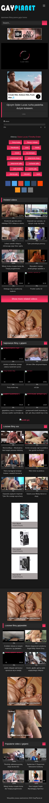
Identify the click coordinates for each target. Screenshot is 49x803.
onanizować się (15, 158)
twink (38, 174)
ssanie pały (32, 169)
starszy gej (13, 174)
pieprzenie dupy (34, 158)
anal (26, 147)
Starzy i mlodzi (32, 142)
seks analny (17, 169)
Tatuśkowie (15, 147)
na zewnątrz (30, 153)
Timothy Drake (35, 137)
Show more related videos (24, 299)
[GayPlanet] (20, 8)
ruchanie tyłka (34, 163)
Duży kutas (16, 142)
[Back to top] (42, 796)
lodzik (37, 147)
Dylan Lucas (22, 137)
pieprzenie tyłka (16, 163)
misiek (17, 153)
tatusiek (27, 174)
